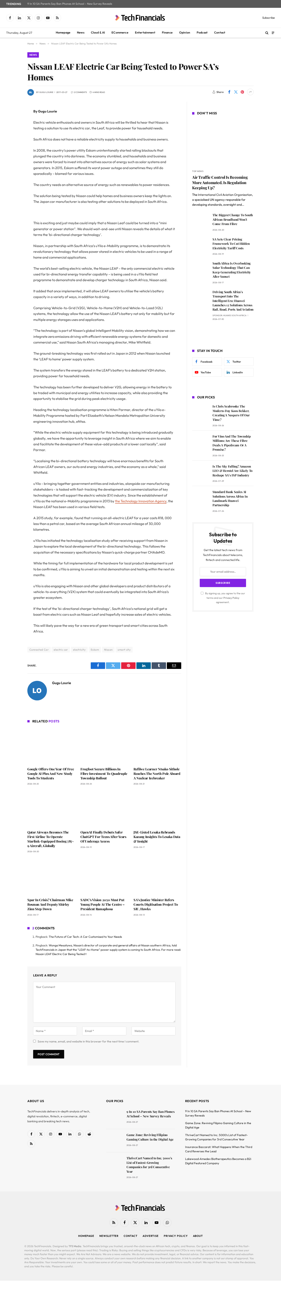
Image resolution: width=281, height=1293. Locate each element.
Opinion (184, 32)
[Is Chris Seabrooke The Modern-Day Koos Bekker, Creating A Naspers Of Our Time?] (200, 412)
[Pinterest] (13, 154)
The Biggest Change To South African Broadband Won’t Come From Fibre (232, 219)
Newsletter (108, 1235)
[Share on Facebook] (229, 92)
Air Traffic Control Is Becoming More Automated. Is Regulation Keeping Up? (220, 182)
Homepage (63, 32)
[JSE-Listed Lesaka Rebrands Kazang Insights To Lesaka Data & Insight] (157, 809)
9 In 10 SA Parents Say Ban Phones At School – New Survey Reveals (69, 4)
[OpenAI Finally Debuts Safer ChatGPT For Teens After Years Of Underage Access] (104, 809)
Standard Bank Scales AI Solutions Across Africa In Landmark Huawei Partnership (229, 498)
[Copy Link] (13, 175)
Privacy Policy (231, 597)
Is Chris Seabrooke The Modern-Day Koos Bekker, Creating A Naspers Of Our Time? (231, 412)
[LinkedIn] (13, 143)
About (198, 1235)
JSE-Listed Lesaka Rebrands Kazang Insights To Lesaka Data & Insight (157, 836)
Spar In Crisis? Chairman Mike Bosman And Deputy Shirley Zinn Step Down (50, 904)
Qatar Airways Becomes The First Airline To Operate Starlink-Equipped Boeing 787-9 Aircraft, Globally (50, 839)
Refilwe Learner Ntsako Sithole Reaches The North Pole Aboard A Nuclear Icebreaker (157, 773)
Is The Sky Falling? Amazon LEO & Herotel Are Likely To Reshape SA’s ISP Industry (232, 470)
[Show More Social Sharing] (250, 92)
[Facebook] (13, 122)
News (80, 32)
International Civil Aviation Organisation (225, 195)
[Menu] (273, 33)
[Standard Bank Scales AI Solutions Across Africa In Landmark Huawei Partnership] (200, 497)
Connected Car (39, 649)
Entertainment (145, 32)
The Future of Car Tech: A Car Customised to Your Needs (85, 937)
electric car (61, 649)
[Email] (13, 164)
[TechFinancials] (140, 18)
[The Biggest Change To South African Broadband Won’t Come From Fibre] (200, 220)
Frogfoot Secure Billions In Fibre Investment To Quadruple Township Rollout (103, 773)
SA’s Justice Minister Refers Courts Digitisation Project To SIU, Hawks (156, 904)
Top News (197, 171)
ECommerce (119, 32)
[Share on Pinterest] (242, 92)
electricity (79, 649)
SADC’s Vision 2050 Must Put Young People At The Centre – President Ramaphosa (102, 904)
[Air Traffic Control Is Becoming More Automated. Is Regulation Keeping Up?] (223, 143)
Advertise (151, 1235)
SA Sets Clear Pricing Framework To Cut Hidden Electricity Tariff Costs (231, 243)
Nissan (108, 649)
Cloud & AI (98, 32)
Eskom (95, 649)
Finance (167, 32)
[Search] (267, 32)
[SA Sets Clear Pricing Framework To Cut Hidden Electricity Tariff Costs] (200, 245)
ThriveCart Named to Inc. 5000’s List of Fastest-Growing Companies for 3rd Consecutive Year (149, 1164)
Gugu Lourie (46, 92)
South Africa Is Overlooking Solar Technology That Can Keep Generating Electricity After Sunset (231, 270)
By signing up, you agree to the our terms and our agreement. (224, 598)
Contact (219, 32)
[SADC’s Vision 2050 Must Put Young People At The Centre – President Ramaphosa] (104, 876)
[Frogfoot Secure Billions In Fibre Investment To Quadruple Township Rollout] (104, 746)
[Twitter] (13, 133)
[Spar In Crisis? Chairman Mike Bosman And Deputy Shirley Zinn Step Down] (51, 876)
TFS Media (75, 1246)
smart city (124, 649)
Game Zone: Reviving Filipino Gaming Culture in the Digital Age (150, 1137)
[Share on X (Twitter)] (236, 92)
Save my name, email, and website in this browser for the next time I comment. (88, 1041)
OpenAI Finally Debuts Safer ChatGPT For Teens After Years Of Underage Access (103, 836)
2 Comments (80, 92)
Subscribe (268, 18)
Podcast (202, 32)
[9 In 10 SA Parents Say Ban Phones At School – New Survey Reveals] (114, 1117)
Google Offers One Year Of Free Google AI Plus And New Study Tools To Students (50, 773)
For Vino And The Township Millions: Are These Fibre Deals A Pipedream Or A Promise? (231, 443)
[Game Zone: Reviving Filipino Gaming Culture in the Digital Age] (114, 1140)
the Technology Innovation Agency (140, 501)
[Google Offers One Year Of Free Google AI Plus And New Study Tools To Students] (51, 746)
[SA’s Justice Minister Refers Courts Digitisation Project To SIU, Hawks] (157, 876)
